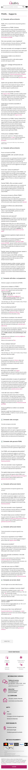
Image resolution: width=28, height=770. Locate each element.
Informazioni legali (11, 729)
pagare (18, 370)
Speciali (25, 202)
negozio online (6, 93)
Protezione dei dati (21, 576)
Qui (6, 593)
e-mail (12, 137)
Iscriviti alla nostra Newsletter (16, 701)
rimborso (16, 360)
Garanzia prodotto (5, 461)
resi (10, 614)
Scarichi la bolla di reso (6, 611)
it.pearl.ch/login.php (6, 559)
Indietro (7, 641)
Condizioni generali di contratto (14, 732)
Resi (19, 313)
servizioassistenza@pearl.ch (14, 296)
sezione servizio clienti (16, 389)
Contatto (9, 714)
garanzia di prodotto (6, 479)
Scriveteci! (3, 140)
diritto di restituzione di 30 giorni (18, 74)
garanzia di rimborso (14, 312)
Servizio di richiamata (12, 718)
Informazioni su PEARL (6, 37)
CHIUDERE (14, 766)
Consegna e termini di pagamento (15, 716)
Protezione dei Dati (11, 727)
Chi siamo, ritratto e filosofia (15, 698)
